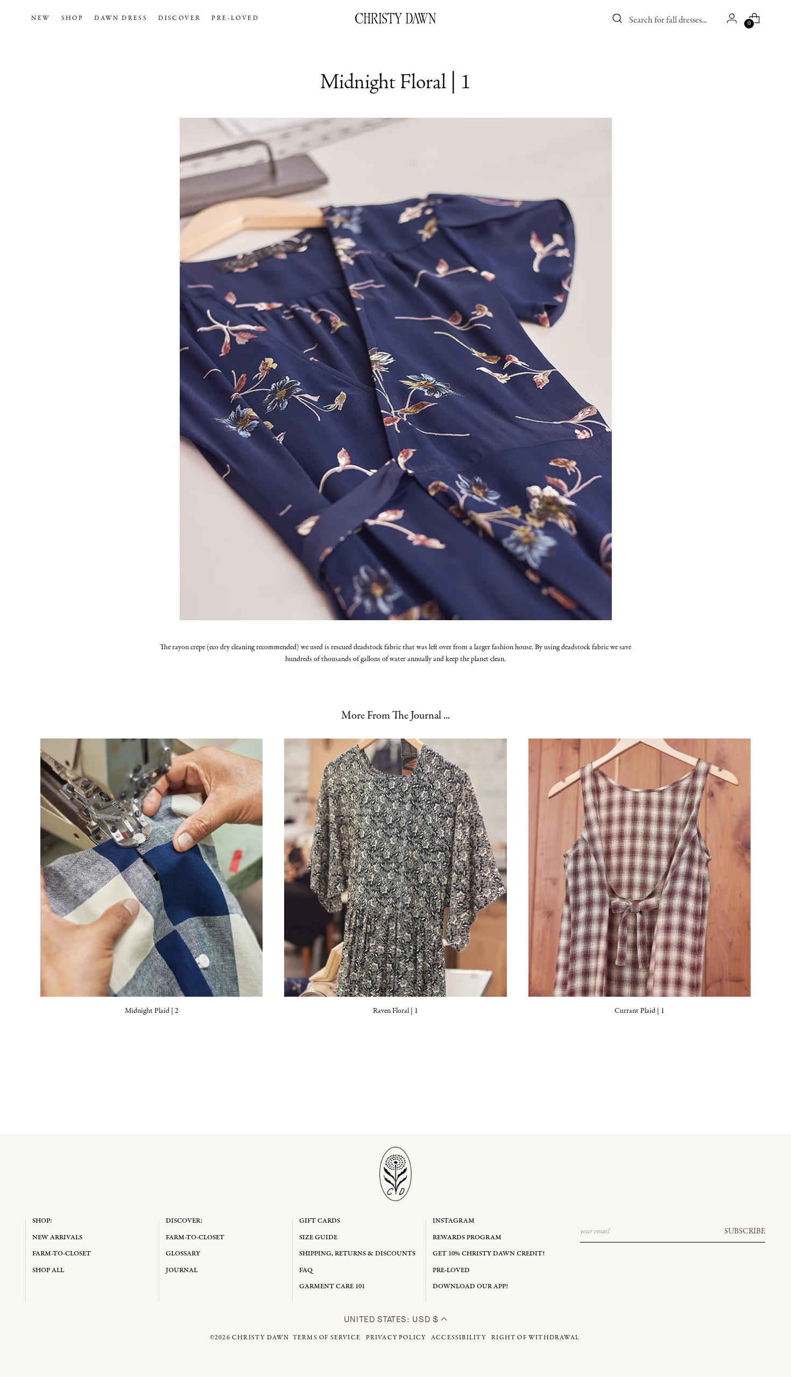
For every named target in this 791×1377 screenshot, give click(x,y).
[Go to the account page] (732, 18)
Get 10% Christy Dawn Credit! (489, 1253)
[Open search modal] (617, 18)
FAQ (306, 1270)
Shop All (48, 1270)
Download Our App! (470, 1286)
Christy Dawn (260, 1337)
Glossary (183, 1253)
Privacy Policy (396, 1337)
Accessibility (458, 1337)
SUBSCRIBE (744, 1231)
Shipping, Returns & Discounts (357, 1253)
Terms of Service (327, 1337)
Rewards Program (467, 1237)
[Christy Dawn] (395, 18)
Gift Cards (319, 1220)
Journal (181, 1270)
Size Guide (318, 1237)
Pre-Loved (451, 1270)
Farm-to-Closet (61, 1253)
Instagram (454, 1220)
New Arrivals (57, 1237)
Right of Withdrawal (535, 1337)
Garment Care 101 (332, 1286)
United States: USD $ (392, 1319)
